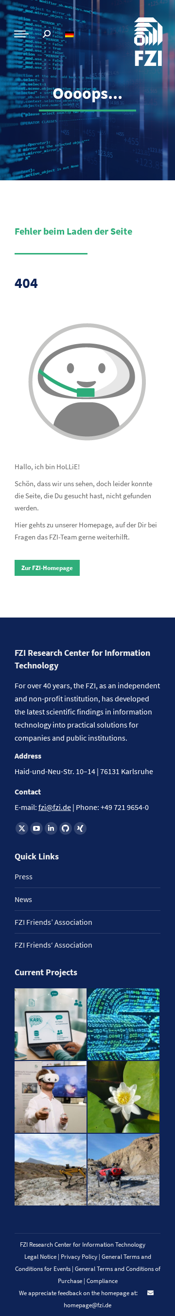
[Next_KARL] (51, 1024)
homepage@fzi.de (87, 1305)
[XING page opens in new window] (80, 828)
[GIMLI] (124, 1024)
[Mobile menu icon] (21, 34)
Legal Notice (40, 1257)
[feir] (51, 1097)
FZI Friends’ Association (53, 922)
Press (24, 876)
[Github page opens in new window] (65, 828)
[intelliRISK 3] (124, 1170)
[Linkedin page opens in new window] (51, 828)
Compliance (102, 1281)
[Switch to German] (70, 34)
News (23, 899)
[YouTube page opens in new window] (36, 828)
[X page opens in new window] (22, 828)
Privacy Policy (80, 1257)
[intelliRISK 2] (51, 1170)
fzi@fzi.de (54, 807)
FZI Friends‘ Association (53, 945)
